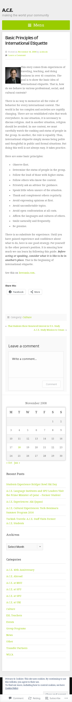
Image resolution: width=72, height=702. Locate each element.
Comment (51, 384)
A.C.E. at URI (13, 602)
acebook (43, 52)
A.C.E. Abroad (14, 576)
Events (10, 622)
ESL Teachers (14, 615)
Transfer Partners (16, 648)
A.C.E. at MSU (14, 583)
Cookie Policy (11, 688)
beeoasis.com (27, 272)
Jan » (17, 462)
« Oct (9, 462)
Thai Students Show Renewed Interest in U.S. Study (34, 326)
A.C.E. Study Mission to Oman (49, 330)
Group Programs (16, 628)
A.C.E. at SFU (13, 589)
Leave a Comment (17, 55)
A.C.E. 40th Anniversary (20, 569)
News (9, 635)
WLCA (9, 654)
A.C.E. (7, 10)
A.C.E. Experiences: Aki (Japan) (24, 501)
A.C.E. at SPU (13, 596)
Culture (27, 317)
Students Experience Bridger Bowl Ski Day (31, 484)
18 (19, 447)
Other (9, 641)
